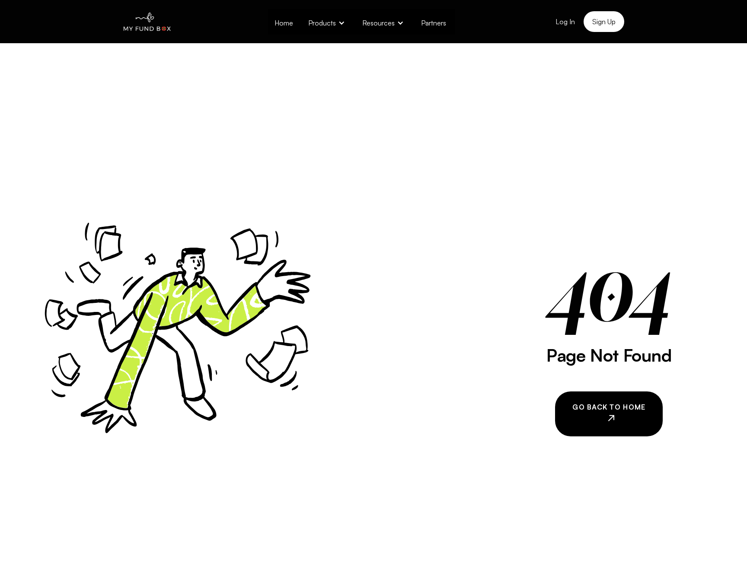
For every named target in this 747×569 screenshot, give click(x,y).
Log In (565, 21)
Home (284, 23)
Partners (433, 23)
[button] (327, 22)
